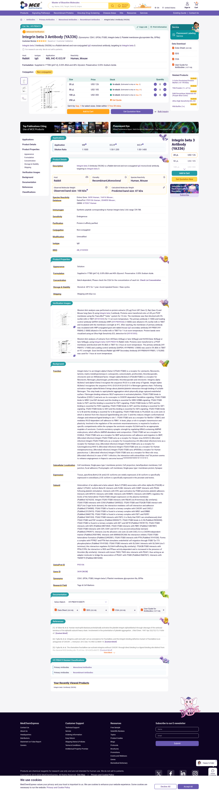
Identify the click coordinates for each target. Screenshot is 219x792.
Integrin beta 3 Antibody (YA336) (65, 687)
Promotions (115, 752)
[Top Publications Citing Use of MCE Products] (64, 132)
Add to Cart (184, 173)
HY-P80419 (113, 342)
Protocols (114, 745)
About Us (24, 731)
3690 (79, 571)
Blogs (113, 742)
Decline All (165, 786)
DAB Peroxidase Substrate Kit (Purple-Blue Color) (184, 94)
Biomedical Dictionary (119, 763)
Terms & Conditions (73, 745)
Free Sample (115, 728)
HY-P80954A (118, 322)
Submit (177, 743)
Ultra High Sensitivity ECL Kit (184, 101)
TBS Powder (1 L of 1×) (181, 88)
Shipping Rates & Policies (75, 742)
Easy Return (70, 738)
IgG (89, 45)
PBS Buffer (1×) (178, 106)
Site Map (81, 775)
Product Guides (117, 738)
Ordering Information (73, 735)
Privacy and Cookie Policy (102, 775)
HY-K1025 (99, 319)
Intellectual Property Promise (76, 749)
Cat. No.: (31, 26)
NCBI (85, 571)
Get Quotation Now (184, 179)
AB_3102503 (82, 250)
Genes (113, 759)
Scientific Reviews (117, 731)
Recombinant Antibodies (83, 673)
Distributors (25, 738)
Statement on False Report (30, 742)
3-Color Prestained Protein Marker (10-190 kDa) (183, 82)
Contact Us (24, 728)
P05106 (80, 565)
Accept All (188, 786)
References (58, 621)
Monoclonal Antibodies (82, 667)
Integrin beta (28, 45)
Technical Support (72, 728)
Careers (23, 745)
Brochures (115, 749)
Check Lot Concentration (150, 280)
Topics (113, 735)
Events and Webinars (119, 756)
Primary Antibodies (61, 667)
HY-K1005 (132, 333)
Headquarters (25, 735)
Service (186, 34)
